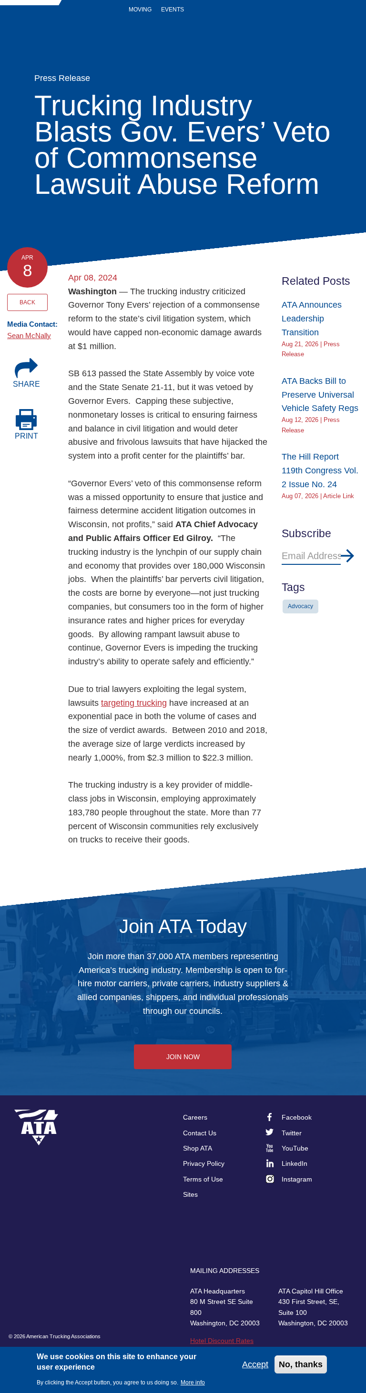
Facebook (297, 1117)
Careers (195, 1117)
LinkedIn (294, 1163)
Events (172, 9)
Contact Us (199, 1133)
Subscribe (347, 555)
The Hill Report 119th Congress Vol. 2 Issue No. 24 (320, 470)
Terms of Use (203, 1179)
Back (27, 302)
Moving (140, 9)
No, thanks (301, 1364)
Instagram (297, 1179)
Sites (190, 1194)
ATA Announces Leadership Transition (312, 318)
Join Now (183, 1057)
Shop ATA (197, 1148)
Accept (255, 1364)
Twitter (292, 1133)
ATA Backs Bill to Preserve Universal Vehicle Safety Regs (320, 394)
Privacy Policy (203, 1163)
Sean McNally (29, 335)
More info (193, 1382)
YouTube (295, 1148)
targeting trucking (134, 703)
